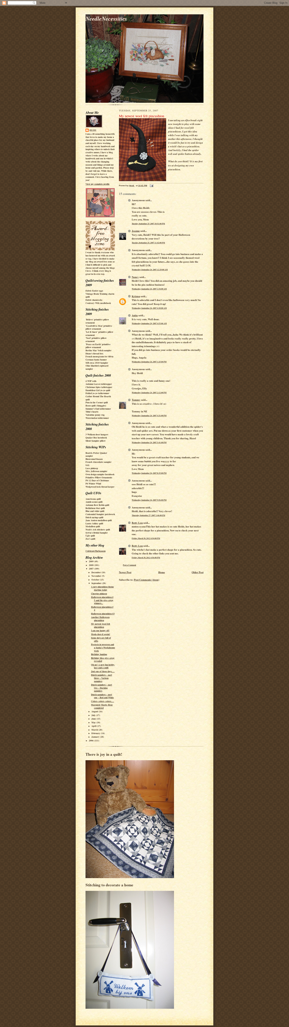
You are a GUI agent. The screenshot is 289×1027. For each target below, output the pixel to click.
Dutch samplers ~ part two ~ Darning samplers (101, 687)
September (96, 583)
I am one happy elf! (100, 630)
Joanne (136, 231)
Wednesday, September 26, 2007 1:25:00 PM (149, 361)
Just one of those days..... (103, 671)
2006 (91, 740)
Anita (135, 315)
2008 (91, 565)
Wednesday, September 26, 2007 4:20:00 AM (149, 308)
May (93, 722)
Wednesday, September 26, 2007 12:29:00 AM (150, 269)
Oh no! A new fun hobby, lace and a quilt (103, 666)
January (95, 736)
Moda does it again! (100, 634)
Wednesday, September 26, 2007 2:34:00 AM (149, 288)
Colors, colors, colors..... (102, 701)
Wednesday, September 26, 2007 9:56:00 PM (149, 500)
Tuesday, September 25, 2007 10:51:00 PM (148, 223)
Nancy (135, 277)
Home (161, 572)
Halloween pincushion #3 (103, 613)
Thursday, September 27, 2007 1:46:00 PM (148, 515)
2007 (91, 568)
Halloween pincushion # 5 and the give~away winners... (102, 600)
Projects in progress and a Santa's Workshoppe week (103, 647)
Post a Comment (129, 565)
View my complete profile (98, 184)
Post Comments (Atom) (146, 579)
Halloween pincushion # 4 (102, 608)
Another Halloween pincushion (100, 619)
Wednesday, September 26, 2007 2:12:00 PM (149, 392)
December (96, 572)
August (95, 711)
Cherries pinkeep (99, 593)
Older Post (197, 572)
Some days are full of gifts (101, 639)
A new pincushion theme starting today (102, 588)
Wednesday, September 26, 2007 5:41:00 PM (149, 442)
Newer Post (125, 572)
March (94, 729)
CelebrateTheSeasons (96, 551)
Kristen (136, 296)
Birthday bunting (99, 654)
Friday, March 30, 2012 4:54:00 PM (146, 538)
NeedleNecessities (106, 18)
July (93, 715)
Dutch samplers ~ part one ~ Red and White (102, 696)
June (94, 718)
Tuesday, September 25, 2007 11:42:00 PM (148, 242)
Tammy (136, 400)
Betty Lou (137, 523)
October (95, 579)
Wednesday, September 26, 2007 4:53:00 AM (149, 323)
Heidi (92, 130)
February (96, 733)
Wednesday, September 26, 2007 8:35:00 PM (149, 473)
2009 (91, 561)
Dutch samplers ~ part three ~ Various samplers (101, 678)
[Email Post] (151, 185)
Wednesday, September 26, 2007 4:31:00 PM (149, 415)
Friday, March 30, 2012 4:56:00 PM (146, 557)
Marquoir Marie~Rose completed (102, 706)
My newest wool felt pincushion (100, 625)
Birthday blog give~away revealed (103, 660)
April (94, 726)
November (96, 576)
